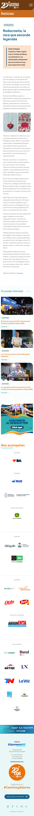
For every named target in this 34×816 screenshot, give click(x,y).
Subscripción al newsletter (15, 797)
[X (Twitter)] (17, 806)
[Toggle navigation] (31, 5)
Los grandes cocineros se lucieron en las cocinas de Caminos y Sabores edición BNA (17, 388)
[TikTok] (26, 806)
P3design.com (20, 811)
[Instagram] (7, 806)
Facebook (20, 273)
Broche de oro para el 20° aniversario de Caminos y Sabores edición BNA (15, 322)
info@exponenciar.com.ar (17, 761)
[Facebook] (12, 806)
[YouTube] (21, 806)
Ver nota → (5, 327)
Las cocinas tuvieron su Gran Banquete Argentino (15, 355)
